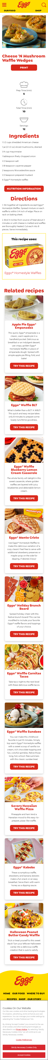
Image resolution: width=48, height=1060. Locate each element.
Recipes (12, 999)
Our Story (34, 999)
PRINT (24, 67)
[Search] (44, 5)
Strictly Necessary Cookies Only (24, 1047)
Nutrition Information (24, 188)
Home (6, 993)
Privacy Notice (21, 1029)
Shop (38, 10)
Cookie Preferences (24, 1040)
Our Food (9, 10)
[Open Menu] (4, 5)
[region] (24, 1030)
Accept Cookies (24, 1055)
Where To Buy (36, 993)
